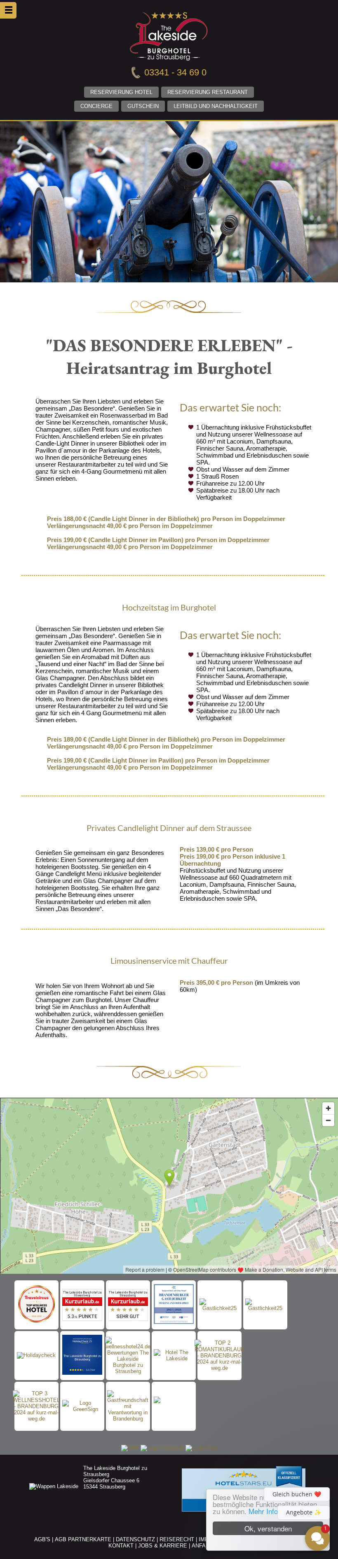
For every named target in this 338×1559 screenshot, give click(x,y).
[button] (268, 1463)
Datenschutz (135, 1539)
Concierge (96, 106)
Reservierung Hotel (121, 92)
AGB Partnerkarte (83, 1539)
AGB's (42, 1539)
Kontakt (121, 1546)
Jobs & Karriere (162, 1546)
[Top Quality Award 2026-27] (36, 1304)
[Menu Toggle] (8, 10)
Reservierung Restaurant (207, 92)
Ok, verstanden (268, 1528)
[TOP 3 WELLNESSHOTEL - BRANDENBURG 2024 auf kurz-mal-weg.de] (36, 1406)
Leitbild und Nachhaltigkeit (216, 106)
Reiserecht (177, 1539)
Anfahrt (204, 1546)
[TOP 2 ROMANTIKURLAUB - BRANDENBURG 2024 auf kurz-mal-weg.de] (219, 1355)
